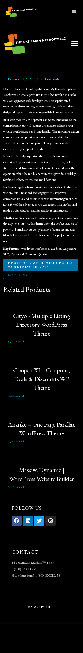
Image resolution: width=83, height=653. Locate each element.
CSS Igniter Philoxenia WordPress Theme (58, 622)
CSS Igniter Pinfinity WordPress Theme (66, 622)
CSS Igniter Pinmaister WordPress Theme (75, 622)
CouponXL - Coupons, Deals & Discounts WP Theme (41, 379)
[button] (74, 43)
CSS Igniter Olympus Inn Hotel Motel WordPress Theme (13, 622)
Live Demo (18, 275)
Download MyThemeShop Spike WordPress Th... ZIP (40, 265)
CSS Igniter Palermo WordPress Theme (41, 622)
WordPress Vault (5, 622)
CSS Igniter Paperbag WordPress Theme (49, 622)
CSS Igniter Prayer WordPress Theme (45, 623)
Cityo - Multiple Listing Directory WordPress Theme (41, 324)
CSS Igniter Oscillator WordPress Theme (24, 622)
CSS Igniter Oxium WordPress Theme (32, 622)
